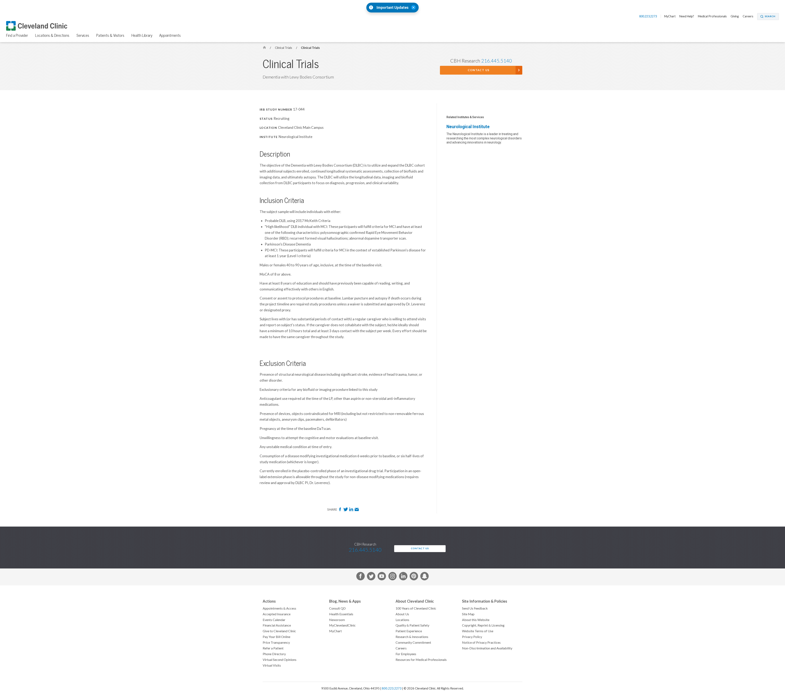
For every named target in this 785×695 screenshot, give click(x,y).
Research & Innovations (412, 637)
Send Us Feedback (475, 608)
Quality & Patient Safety (412, 625)
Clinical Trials (284, 48)
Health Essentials (341, 614)
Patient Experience (409, 631)
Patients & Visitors (110, 35)
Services (82, 35)
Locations (402, 620)
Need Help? (686, 16)
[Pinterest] (414, 577)
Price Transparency (276, 642)
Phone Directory (274, 654)
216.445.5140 (496, 61)
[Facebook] (340, 510)
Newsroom (337, 620)
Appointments (170, 35)
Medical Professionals (712, 16)
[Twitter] (346, 510)
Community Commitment (413, 642)
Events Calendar (274, 620)
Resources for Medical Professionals (421, 660)
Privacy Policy (472, 637)
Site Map (468, 614)
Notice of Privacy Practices (481, 642)
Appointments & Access (279, 608)
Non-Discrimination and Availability (487, 648)
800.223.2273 (648, 16)
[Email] (356, 510)
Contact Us (479, 70)
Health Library (141, 35)
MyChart (670, 16)
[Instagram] (392, 577)
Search (770, 16)
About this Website (475, 620)
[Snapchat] (424, 577)
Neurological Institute (468, 126)
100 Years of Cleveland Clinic (416, 608)
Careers (748, 16)
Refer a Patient (273, 648)
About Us (402, 614)
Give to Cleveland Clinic (279, 631)
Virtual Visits (272, 665)
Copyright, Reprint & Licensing (483, 625)
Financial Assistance (277, 625)
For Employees (406, 654)
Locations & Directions (52, 35)
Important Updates (392, 7)
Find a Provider (17, 35)
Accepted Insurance (276, 614)
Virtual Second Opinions (279, 660)
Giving (735, 16)
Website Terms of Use (477, 631)
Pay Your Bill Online (276, 637)
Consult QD (337, 608)
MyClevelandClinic (342, 625)
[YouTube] (382, 577)
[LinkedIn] (351, 510)
